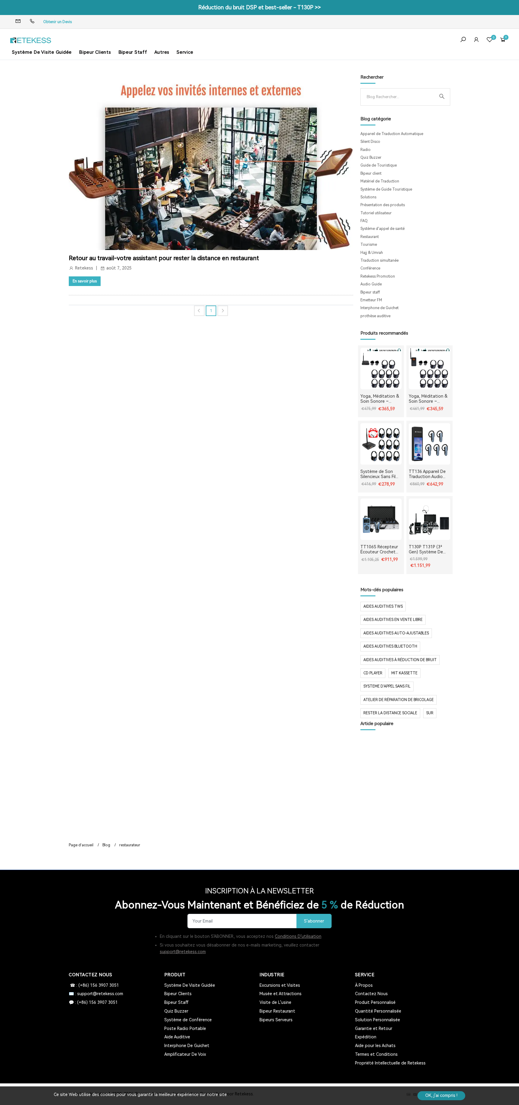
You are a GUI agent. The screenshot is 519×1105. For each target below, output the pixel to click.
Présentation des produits (382, 205)
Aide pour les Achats (375, 1045)
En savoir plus (85, 281)
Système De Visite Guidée (42, 52)
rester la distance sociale (390, 713)
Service (185, 52)
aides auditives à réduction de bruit (400, 660)
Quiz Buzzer (370, 157)
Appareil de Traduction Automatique (391, 134)
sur (429, 713)
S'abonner (314, 921)
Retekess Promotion (377, 276)
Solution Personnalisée (377, 1019)
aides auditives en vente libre (393, 620)
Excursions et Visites (280, 985)
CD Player (372, 673)
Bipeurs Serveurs (276, 1019)
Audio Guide (371, 284)
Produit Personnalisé (375, 1002)
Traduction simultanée (379, 260)
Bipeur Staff (132, 52)
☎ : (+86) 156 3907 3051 (94, 985)
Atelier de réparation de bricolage (398, 700)
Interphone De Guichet (186, 1045)
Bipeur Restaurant (277, 1011)
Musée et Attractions (281, 993)
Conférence (370, 268)
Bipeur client (370, 173)
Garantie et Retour (373, 1028)
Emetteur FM (371, 300)
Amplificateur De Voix (185, 1054)
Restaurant (369, 237)
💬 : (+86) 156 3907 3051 (93, 1002)
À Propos (364, 985)
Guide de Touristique (378, 165)
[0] (489, 40)
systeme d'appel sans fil (387, 686)
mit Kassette (404, 673)
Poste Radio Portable (185, 1028)
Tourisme (368, 244)
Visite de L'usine (275, 1002)
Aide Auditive (177, 1036)
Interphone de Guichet (379, 308)
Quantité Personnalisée (378, 1011)
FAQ (364, 221)
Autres (162, 52)
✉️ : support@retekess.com (96, 993)
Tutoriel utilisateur (376, 213)
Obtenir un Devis (57, 22)
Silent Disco (370, 142)
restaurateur (129, 845)
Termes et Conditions (376, 1054)
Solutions (368, 197)
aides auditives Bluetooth (390, 646)
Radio (365, 150)
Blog (106, 845)
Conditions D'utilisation (298, 936)
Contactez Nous (371, 993)
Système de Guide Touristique (386, 189)
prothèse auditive (375, 316)
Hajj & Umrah (371, 253)
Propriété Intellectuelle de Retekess (390, 1063)
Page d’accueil (81, 845)
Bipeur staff (370, 292)
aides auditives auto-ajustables (396, 633)
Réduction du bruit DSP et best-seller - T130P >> (259, 7)
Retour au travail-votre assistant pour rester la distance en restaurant (164, 258)
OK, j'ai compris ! (441, 1095)
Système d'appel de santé (382, 229)
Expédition (365, 1036)
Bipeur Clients (95, 52)
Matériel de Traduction (379, 181)
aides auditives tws (383, 606)
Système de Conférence (188, 1019)
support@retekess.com (183, 951)
